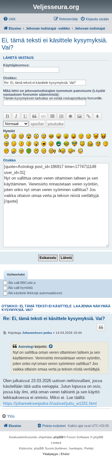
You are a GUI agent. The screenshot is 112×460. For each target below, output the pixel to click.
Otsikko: (10, 78)
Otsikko (9, 160)
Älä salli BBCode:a (21, 283)
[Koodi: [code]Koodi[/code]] (43, 116)
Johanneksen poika (37, 332)
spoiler (37, 124)
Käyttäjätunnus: (16, 65)
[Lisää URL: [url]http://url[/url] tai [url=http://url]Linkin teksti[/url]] (88, 116)
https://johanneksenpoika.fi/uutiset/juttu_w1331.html (50, 403)
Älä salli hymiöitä (20, 288)
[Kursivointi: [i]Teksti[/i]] (16, 116)
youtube (55, 124)
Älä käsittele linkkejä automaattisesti (34, 293)
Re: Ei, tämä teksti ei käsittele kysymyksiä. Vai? (54, 318)
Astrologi (26, 346)
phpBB (58, 437)
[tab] (16, 275)
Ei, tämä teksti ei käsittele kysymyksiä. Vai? (55, 44)
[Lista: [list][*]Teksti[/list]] (52, 116)
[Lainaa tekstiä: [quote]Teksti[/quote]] (34, 116)
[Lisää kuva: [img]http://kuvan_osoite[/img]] (79, 116)
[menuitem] (9, 19)
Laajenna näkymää (91, 306)
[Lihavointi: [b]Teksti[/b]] (7, 116)
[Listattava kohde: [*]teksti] (70, 116)
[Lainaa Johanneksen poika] (101, 327)
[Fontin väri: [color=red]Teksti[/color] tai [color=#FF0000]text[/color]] (97, 116)
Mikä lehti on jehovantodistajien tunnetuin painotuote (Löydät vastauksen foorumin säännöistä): (54, 92)
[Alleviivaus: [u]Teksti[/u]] (25, 116)
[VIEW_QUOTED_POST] (51, 346)
